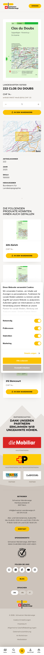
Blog (22, 579)
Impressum (22, 624)
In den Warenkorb (23, 112)
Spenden (35, 6)
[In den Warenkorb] (5, 104)
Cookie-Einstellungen (22, 620)
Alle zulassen (22, 361)
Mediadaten (22, 639)
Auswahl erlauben (22, 368)
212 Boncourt (13, 381)
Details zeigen (30, 353)
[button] (22, 50)
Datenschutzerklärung (22, 632)
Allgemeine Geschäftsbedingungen (22, 628)
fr (22, 593)
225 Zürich (12, 245)
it (30, 593)
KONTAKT (22, 529)
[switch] (37, 328)
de (14, 593)
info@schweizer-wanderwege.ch (22, 510)
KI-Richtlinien (22, 635)
